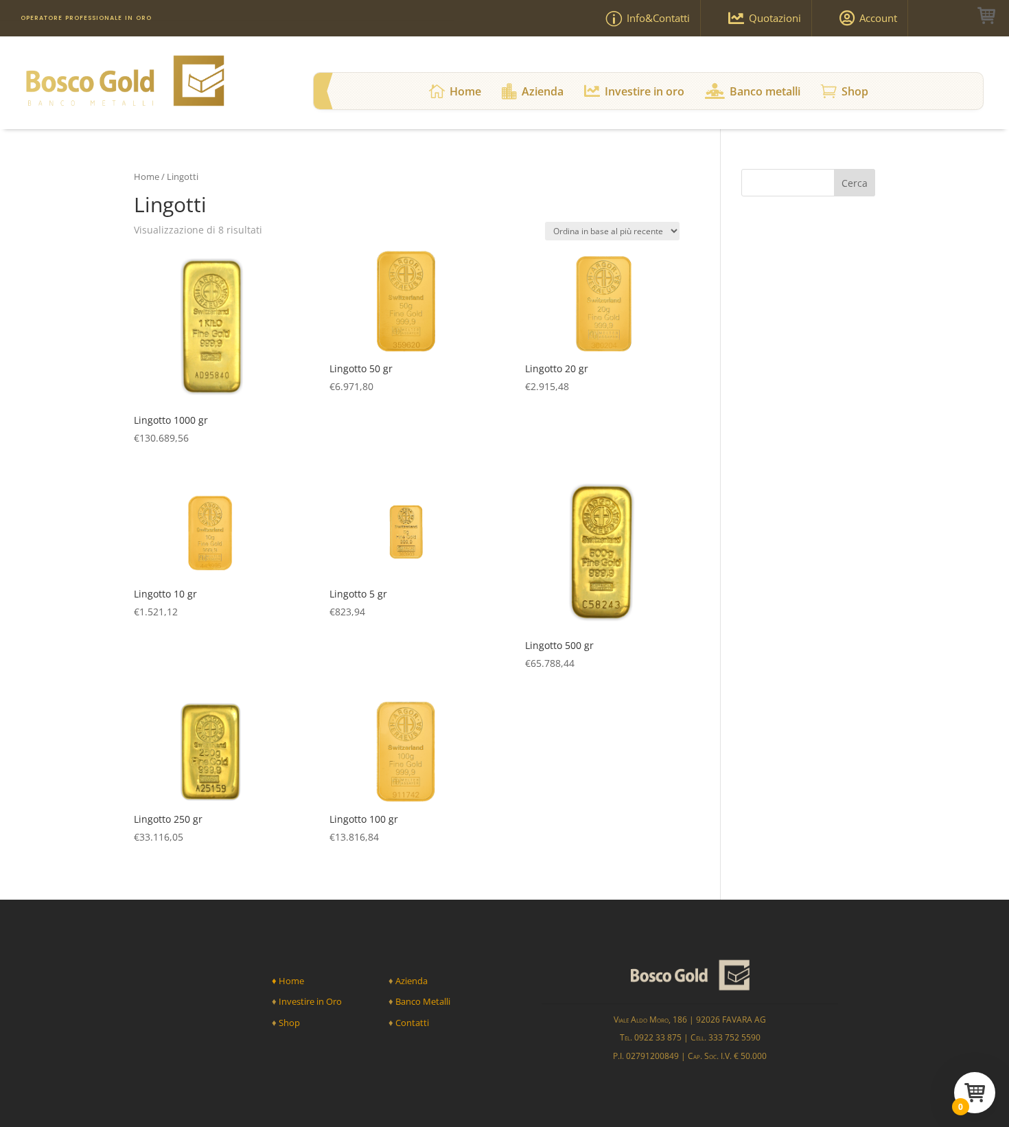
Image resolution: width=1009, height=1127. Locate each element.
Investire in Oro (309, 1001)
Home (146, 176)
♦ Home (288, 981)
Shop (289, 1022)
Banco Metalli (421, 1001)
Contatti (412, 1022)
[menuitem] (640, 18)
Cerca (855, 183)
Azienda (411, 981)
